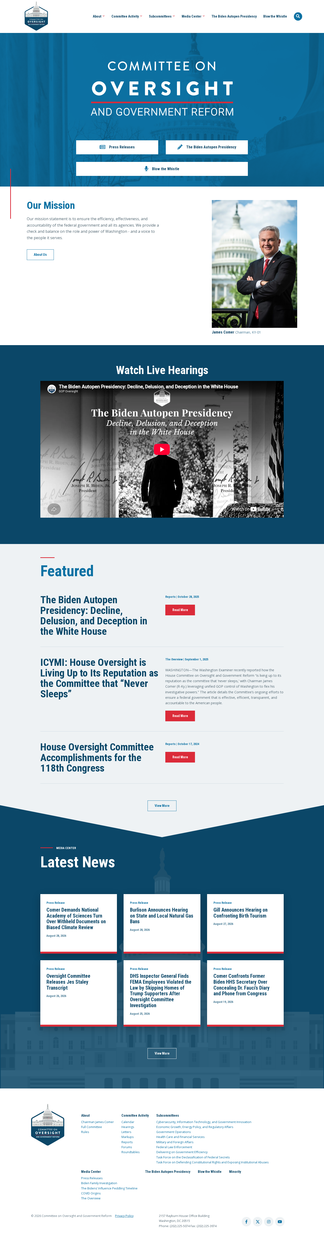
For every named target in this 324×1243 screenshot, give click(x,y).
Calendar (127, 1122)
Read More (180, 610)
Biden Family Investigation (99, 1183)
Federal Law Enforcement (174, 1147)
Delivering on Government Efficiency (182, 1152)
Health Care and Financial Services (180, 1137)
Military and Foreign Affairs (174, 1142)
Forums (126, 1147)
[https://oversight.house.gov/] (34, 16)
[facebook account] (246, 1221)
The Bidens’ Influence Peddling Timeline (109, 1188)
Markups (127, 1137)
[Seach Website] (298, 16)
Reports (127, 1142)
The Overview (91, 1198)
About (97, 16)
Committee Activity (125, 16)
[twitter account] (257, 1221)
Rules (85, 1132)
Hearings (127, 1127)
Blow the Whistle (275, 16)
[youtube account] (280, 1221)
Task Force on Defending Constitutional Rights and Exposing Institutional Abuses (212, 1162)
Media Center (192, 16)
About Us (40, 254)
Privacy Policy (124, 1216)
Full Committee (91, 1127)
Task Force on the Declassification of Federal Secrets (193, 1157)
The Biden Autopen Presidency (234, 16)
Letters (126, 1132)
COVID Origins (91, 1193)
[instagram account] (268, 1221)
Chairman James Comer (97, 1122)
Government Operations (173, 1132)
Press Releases (91, 1178)
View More (162, 806)
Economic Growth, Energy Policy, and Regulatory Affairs (194, 1127)
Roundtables (130, 1152)
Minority (235, 1172)
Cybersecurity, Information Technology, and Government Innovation (203, 1122)
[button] (117, 147)
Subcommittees (160, 16)
